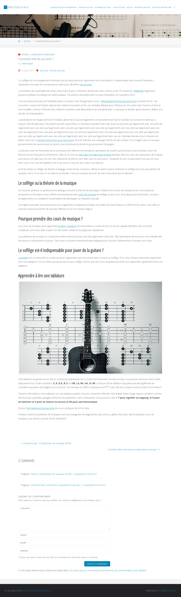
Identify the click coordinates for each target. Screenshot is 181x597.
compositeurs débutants (42, 54)
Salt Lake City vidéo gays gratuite (95, 154)
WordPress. (171, 590)
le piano (62, 226)
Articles (27, 41)
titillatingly (139, 90)
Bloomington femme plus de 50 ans (119, 101)
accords (44, 70)
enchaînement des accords (40, 408)
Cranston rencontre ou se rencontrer (55, 140)
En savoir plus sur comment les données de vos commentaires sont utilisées (108, 570)
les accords (86, 84)
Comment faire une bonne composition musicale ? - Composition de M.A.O (68, 485)
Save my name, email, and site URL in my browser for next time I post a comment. (59, 557)
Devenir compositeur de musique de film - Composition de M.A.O (63, 474)
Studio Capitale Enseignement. (37, 590)
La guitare (23, 257)
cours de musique (87, 194)
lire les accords (57, 70)
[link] (174, 7)
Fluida (160, 590)
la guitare (71, 226)
